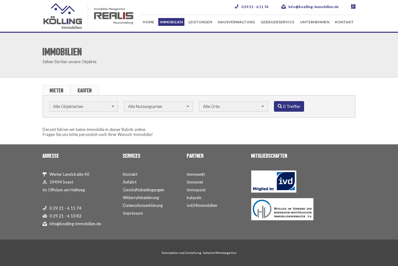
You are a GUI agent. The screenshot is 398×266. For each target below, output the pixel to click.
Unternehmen (314, 22)
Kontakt (344, 22)
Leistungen (200, 22)
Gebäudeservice (277, 22)
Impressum (133, 213)
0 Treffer (291, 106)
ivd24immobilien (202, 205)
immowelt (196, 174)
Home (148, 22)
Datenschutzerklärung (143, 205)
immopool (196, 189)
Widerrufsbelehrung (141, 197)
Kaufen (85, 90)
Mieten (56, 90)
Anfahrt (130, 182)
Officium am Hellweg (66, 189)
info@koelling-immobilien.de (313, 6)
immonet (195, 182)
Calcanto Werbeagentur (220, 252)
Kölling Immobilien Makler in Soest (63, 16)
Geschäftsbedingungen (143, 189)
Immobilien (171, 22)
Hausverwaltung (236, 22)
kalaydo (194, 197)
